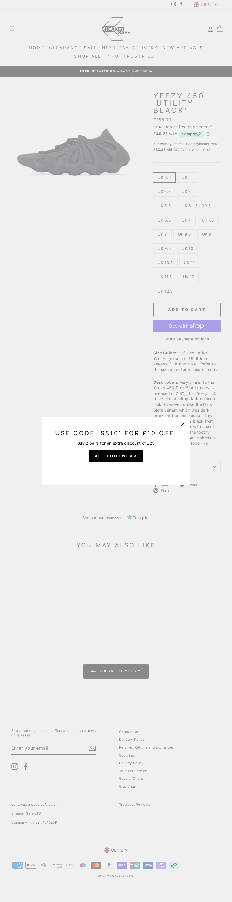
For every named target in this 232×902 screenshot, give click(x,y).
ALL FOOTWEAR (116, 456)
